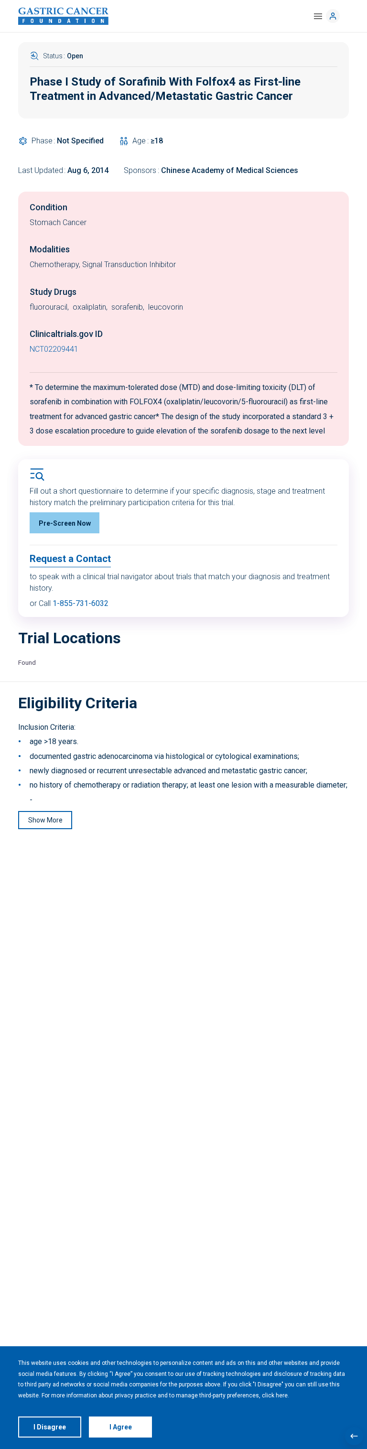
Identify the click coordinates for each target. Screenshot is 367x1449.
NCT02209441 (54, 349)
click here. (275, 1395)
